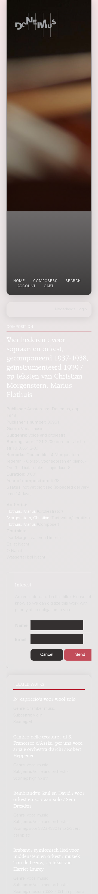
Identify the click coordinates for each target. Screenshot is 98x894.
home (19, 281)
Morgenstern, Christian (28, 518)
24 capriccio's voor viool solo (44, 698)
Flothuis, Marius (21, 511)
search (73, 281)
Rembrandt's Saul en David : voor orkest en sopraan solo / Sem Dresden (48, 798)
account (26, 286)
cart (49, 286)
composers (45, 281)
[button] (46, 654)
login (82, 309)
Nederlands (65, 309)
